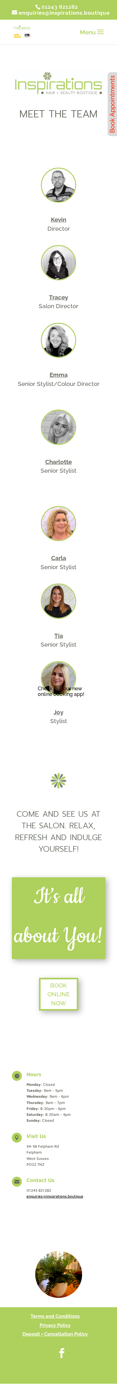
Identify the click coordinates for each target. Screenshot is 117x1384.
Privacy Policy (55, 1325)
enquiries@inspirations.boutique (55, 1196)
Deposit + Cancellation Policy (55, 1334)
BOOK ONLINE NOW (58, 994)
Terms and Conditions (55, 1316)
